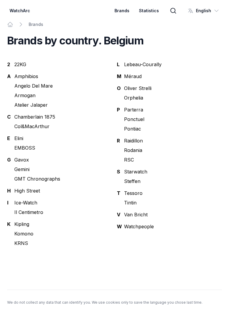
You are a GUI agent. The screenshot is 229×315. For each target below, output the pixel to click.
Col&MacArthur (31, 126)
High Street (27, 191)
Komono (23, 234)
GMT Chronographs (37, 179)
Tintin (130, 203)
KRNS (21, 243)
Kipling (21, 224)
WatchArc (20, 10)
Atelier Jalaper (31, 105)
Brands (121, 10)
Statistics (149, 10)
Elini (18, 138)
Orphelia (133, 98)
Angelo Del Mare (33, 86)
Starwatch (135, 172)
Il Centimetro (28, 212)
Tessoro (133, 193)
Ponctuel (134, 119)
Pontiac (132, 129)
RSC (129, 160)
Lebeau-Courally (143, 64)
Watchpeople (139, 226)
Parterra (133, 110)
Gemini (22, 169)
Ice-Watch (25, 203)
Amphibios (26, 76)
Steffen (132, 181)
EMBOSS (24, 148)
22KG (20, 64)
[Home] (10, 24)
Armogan (24, 95)
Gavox (21, 160)
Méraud (133, 76)
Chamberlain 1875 (34, 117)
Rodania (133, 150)
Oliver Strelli (137, 88)
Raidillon (133, 141)
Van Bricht (136, 215)
